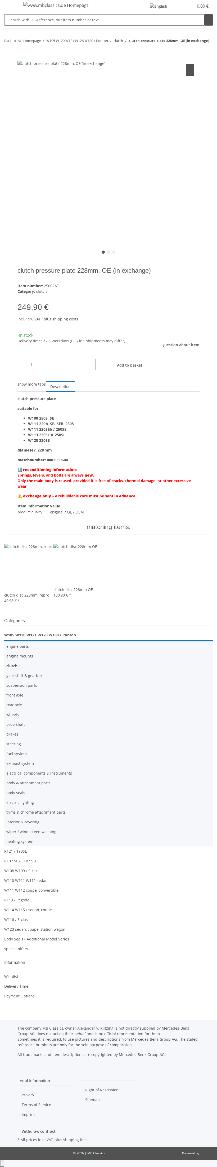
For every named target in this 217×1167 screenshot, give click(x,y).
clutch (41, 291)
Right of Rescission (102, 1089)
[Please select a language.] (160, 6)
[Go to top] (2, 1163)
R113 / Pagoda (16, 899)
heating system (19, 841)
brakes (12, 734)
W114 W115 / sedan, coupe (28, 909)
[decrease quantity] (21, 364)
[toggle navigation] (10, 6)
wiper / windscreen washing (31, 831)
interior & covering (22, 821)
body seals (15, 792)
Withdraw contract (39, 1131)
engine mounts (19, 656)
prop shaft (15, 724)
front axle (14, 695)
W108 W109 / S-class (22, 870)
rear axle (14, 704)
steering (13, 743)
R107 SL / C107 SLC (21, 860)
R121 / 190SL (15, 851)
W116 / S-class (17, 919)
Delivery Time (16, 986)
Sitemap (92, 1099)
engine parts (17, 646)
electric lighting (20, 802)
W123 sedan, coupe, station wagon (34, 929)
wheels (12, 714)
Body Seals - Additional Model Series (36, 939)
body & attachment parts (28, 782)
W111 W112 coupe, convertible (31, 890)
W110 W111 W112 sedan (26, 880)
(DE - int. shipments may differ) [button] (97, 340)
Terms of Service (36, 1104)
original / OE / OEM (67, 512)
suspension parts (21, 685)
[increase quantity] (100, 364)
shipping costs (65, 318)
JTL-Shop (206, 1153)
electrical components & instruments (39, 773)
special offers (16, 948)
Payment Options (19, 995)
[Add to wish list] (190, 70)
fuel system (16, 753)
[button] (179, 6)
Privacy (28, 1094)
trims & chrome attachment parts (36, 812)
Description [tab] (60, 386)
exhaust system (20, 763)
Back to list (12, 40)
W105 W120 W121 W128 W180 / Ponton (40, 634)
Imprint (28, 1114)
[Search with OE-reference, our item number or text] (208, 20)
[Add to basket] (21, 57)
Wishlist (11, 976)
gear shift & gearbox (24, 675)
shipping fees (75, 1139)
